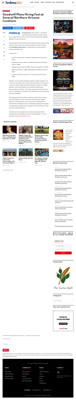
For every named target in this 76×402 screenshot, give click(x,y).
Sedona (36, 2)
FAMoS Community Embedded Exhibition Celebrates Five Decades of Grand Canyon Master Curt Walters (26, 139)
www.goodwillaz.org (24, 116)
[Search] (73, 2)
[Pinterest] (4, 48)
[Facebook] (4, 36)
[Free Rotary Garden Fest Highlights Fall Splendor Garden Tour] (42, 152)
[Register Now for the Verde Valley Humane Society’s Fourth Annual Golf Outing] (42, 130)
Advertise (48, 2)
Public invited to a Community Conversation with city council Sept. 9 (9, 161)
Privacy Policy (37, 395)
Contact (41, 380)
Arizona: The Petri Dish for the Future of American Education (64, 208)
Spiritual (24, 376)
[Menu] (3, 2)
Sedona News (6, 10)
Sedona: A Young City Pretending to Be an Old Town (64, 201)
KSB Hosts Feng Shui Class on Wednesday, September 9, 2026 (9, 137)
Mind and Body (25, 374)
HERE (70, 145)
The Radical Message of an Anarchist (64, 226)
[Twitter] (4, 40)
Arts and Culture (26, 371)
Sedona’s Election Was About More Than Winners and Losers (63, 170)
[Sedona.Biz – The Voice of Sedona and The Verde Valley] (13, 2)
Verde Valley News (9, 374)
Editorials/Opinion (9, 376)
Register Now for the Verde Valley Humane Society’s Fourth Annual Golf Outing (41, 139)
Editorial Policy (42, 383)
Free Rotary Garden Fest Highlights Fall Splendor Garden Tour (41, 161)
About (42, 2)
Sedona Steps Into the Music (26, 159)
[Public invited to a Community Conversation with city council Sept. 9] (10, 152)
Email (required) (7, 338)
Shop (53, 2)
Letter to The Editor (9, 378)
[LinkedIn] (4, 44)
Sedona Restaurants (27, 380)
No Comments (14, 24)
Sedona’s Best (60, 2)
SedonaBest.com (47, 390)
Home (31, 2)
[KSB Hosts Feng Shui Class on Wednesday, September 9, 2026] (10, 130)
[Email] (4, 51)
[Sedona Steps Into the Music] (26, 152)
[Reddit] (4, 55)
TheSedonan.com (36, 390)
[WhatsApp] (4, 59)
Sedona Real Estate (44, 371)
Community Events (26, 378)
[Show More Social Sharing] (36, 28)
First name (5, 344)
